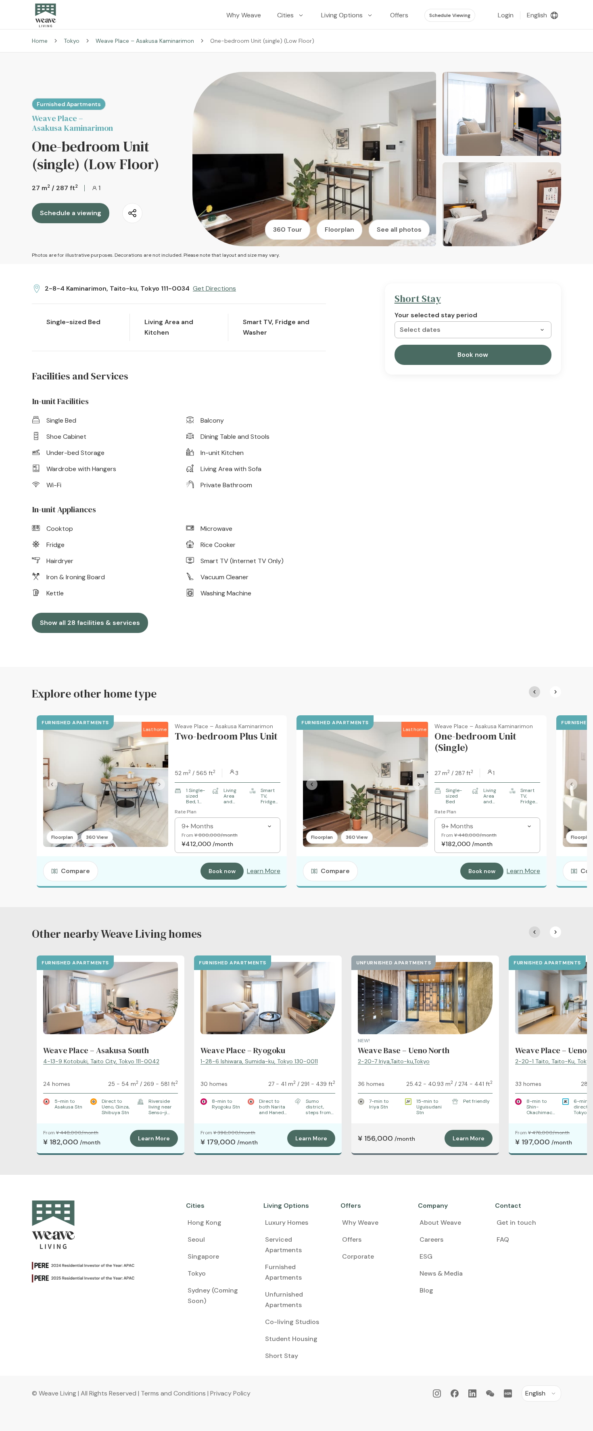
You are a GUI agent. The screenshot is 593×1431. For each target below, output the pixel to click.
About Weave (440, 1222)
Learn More (263, 871)
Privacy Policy (230, 1393)
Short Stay (281, 1355)
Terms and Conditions (173, 1393)
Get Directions (214, 288)
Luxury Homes (286, 1222)
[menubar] (347, 15)
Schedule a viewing (70, 213)
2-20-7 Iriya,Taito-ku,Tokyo (394, 1061)
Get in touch (516, 1222)
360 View (97, 837)
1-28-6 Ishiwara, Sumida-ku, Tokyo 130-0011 (259, 1061)
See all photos (399, 229)
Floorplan (339, 229)
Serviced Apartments (283, 1244)
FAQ (503, 1239)
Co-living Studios (292, 1322)
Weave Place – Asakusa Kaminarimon (145, 40)
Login (506, 15)
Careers (431, 1239)
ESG (426, 1256)
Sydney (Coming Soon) (213, 1295)
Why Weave (360, 1222)
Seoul (196, 1239)
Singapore (203, 1256)
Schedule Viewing (449, 15)
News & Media (441, 1273)
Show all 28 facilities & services (90, 622)
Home (40, 40)
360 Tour (287, 229)
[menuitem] (291, 15)
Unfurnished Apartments (284, 1299)
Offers (351, 1239)
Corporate (358, 1256)
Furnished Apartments (283, 1272)
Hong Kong (204, 1222)
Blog (426, 1290)
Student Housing (291, 1339)
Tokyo (71, 40)
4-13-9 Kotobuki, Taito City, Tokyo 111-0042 (101, 1061)
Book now (472, 354)
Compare (75, 871)
